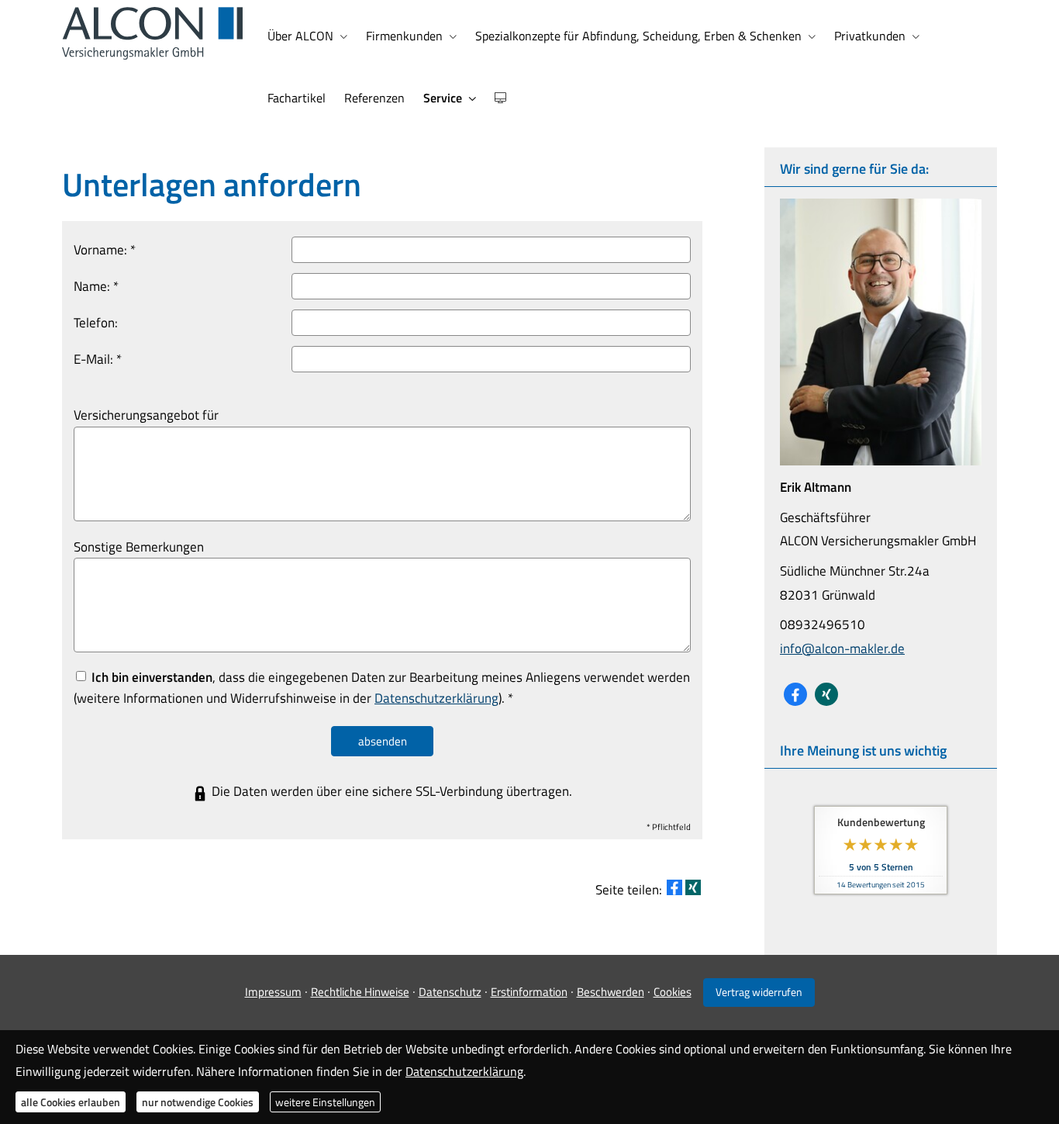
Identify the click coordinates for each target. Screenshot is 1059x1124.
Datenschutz (450, 992)
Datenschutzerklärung (464, 1070)
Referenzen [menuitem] (374, 97)
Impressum (273, 992)
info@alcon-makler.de (842, 648)
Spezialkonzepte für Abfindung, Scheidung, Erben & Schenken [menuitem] (638, 35)
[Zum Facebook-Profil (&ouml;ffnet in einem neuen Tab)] (795, 694)
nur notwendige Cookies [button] (198, 1101)
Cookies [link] (673, 992)
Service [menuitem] (442, 97)
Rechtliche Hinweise (360, 992)
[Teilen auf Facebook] (674, 887)
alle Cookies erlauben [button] (70, 1101)
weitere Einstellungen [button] (325, 1101)
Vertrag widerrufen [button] (759, 992)
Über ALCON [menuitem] (300, 35)
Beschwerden (610, 992)
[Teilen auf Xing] (693, 887)
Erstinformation (529, 992)
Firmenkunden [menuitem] (404, 35)
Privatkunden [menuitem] (869, 35)
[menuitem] (500, 98)
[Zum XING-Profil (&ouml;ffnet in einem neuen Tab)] (826, 694)
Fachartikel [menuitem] (296, 97)
